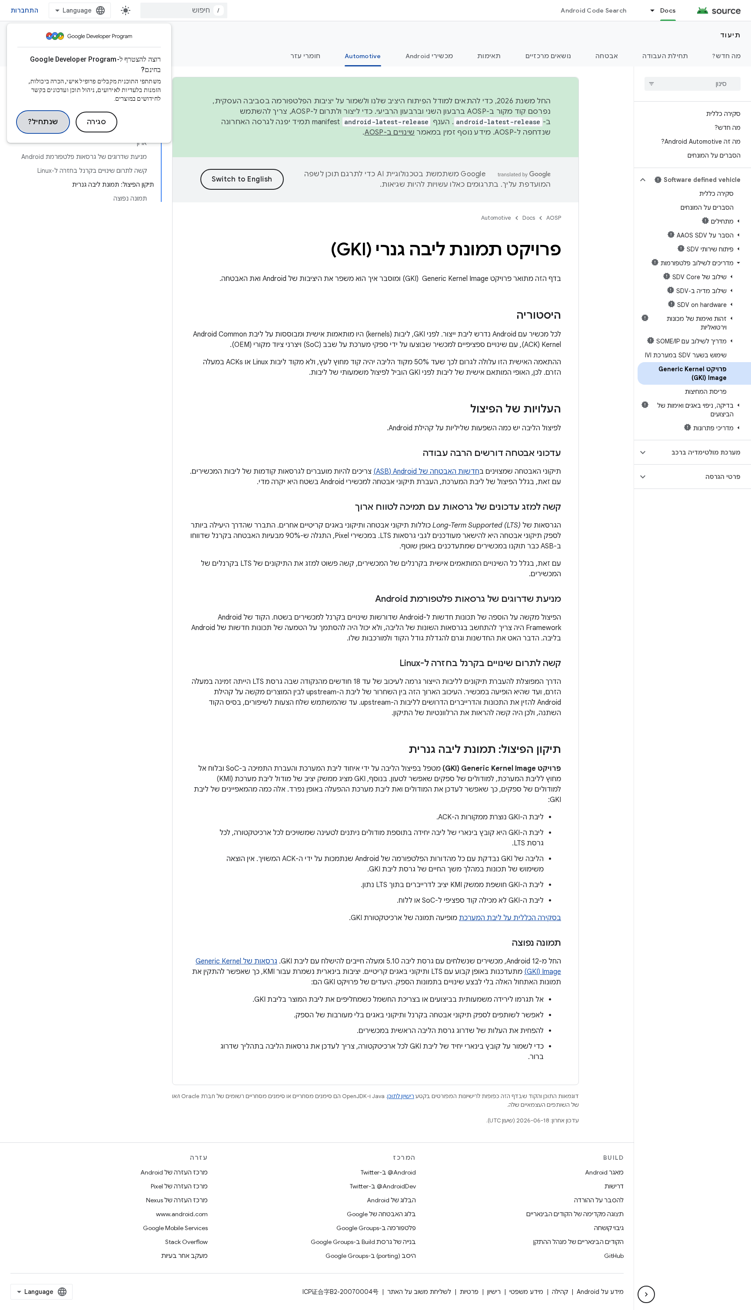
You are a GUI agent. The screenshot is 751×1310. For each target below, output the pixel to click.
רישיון (494, 1291)
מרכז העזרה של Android (174, 1172)
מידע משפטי (526, 1291)
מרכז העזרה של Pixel (179, 1186)
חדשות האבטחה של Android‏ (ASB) (426, 471)
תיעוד (730, 35)
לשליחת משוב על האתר (419, 1291)
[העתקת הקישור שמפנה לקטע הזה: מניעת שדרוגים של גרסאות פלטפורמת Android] (366, 599)
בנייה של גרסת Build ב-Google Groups (363, 1242)
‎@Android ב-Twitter (388, 1172)
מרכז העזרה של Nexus (177, 1200)
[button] (699, 180)
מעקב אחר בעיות (184, 1256)
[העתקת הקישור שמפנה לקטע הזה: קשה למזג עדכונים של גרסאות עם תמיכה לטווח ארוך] (346, 507)
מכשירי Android (429, 56)
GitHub (614, 1256)
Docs (668, 10)
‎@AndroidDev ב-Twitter (383, 1186)
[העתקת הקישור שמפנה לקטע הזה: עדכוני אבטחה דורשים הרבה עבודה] (414, 454)
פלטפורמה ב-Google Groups (376, 1228)
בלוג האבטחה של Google (381, 1214)
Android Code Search (593, 10)
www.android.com (182, 1214)
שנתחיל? (43, 122)
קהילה (560, 1291)
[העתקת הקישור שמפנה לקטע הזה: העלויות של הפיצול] (461, 410)
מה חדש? (726, 56)
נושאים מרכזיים (548, 56)
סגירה (96, 122)
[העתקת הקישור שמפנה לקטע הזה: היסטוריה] (507, 316)
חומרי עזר (305, 56)
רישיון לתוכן (400, 1096)
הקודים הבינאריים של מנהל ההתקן (578, 1242)
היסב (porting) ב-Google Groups (371, 1256)
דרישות (614, 1186)
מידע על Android (600, 1291)
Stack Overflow (186, 1242)
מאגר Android (604, 1172)
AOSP (553, 217)
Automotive (363, 56)
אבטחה (606, 56)
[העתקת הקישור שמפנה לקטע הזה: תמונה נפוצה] (503, 943)
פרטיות (469, 1291)
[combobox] (183, 10)
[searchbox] (693, 84)
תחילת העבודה (665, 56)
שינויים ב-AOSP (390, 132)
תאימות (489, 56)
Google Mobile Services (175, 1228)
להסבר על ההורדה (599, 1200)
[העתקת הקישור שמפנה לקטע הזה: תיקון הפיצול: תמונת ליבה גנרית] (400, 750)
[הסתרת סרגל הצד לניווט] (646, 1294)
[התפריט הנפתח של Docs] (648, 10)
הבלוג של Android (391, 1200)
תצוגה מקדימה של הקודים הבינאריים (575, 1214)
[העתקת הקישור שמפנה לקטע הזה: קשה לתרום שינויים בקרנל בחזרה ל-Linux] (390, 664)
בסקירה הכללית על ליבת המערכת (510, 918)
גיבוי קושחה (609, 1228)
